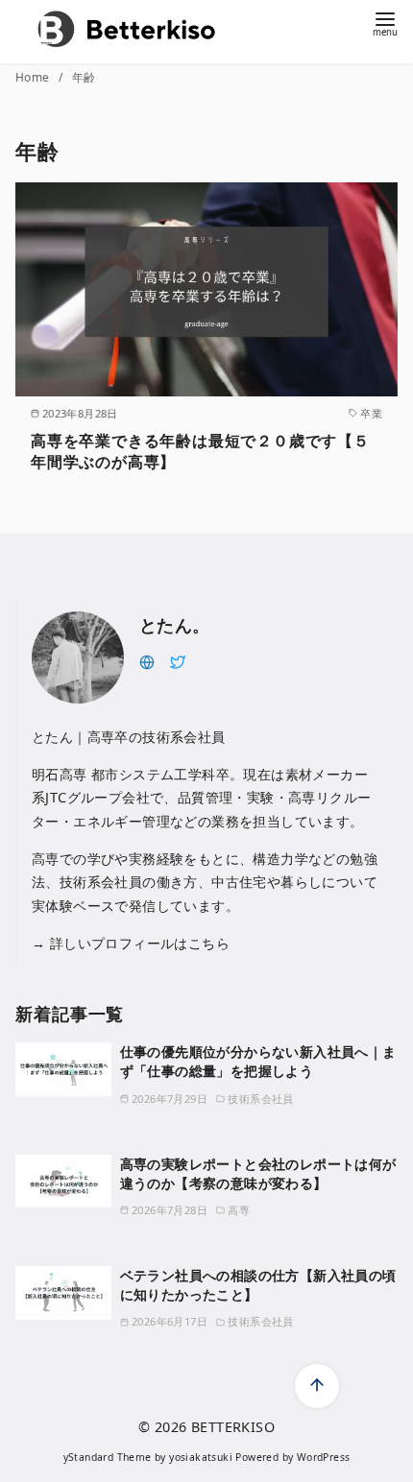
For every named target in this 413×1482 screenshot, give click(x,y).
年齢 (84, 77)
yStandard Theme (107, 1457)
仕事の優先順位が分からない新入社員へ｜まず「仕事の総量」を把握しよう (258, 1061)
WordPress (324, 1457)
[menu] (385, 22)
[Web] (147, 660)
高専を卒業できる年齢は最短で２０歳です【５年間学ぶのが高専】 (200, 451)
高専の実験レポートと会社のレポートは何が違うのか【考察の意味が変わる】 (258, 1173)
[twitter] (177, 660)
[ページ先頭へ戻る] (317, 1386)
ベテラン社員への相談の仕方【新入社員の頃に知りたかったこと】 (258, 1284)
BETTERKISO (233, 1427)
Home (34, 77)
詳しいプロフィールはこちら (137, 943)
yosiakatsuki (200, 1457)
